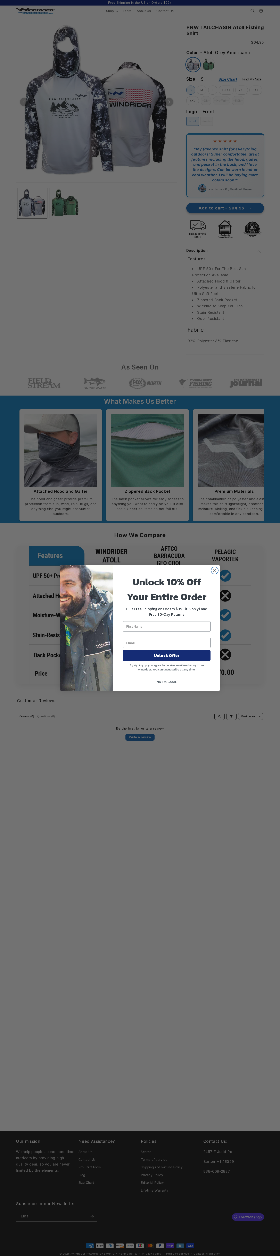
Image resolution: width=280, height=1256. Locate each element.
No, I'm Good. (167, 681)
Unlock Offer (167, 655)
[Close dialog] (214, 570)
